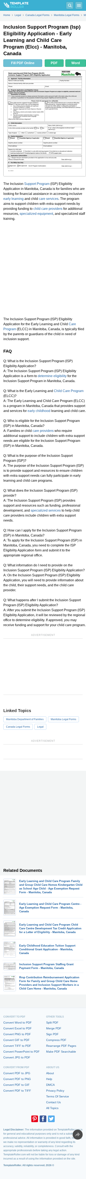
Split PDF (52, 1022)
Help (49, 1079)
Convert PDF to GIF (16, 1084)
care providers (43, 431)
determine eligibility (52, 376)
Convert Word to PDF (17, 1022)
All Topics (52, 1108)
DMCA (50, 1084)
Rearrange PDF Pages (61, 1045)
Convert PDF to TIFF (17, 1090)
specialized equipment (36, 213)
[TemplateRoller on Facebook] (43, 1118)
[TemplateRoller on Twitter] (51, 1118)
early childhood (39, 411)
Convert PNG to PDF (17, 1034)
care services (48, 198)
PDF (54, 63)
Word (75, 63)
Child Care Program (68, 391)
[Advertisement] (43, 269)
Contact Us (53, 1102)
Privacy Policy (55, 1090)
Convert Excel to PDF (17, 1028)
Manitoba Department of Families (25, 719)
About (50, 1073)
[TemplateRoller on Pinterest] (34, 1118)
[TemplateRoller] (14, 5)
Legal (40, 726)
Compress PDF (56, 1040)
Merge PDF (53, 1028)
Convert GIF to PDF (16, 1040)
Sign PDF (52, 1034)
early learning (13, 198)
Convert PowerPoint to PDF (21, 1051)
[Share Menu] (78, 1135)
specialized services (46, 510)
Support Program (36, 184)
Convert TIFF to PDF (17, 1045)
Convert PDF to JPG (16, 1073)
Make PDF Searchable (61, 1051)
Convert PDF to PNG (17, 1079)
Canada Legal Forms (18, 726)
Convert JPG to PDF (16, 1057)
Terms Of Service (57, 1096)
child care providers (47, 208)
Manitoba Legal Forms (63, 719)
